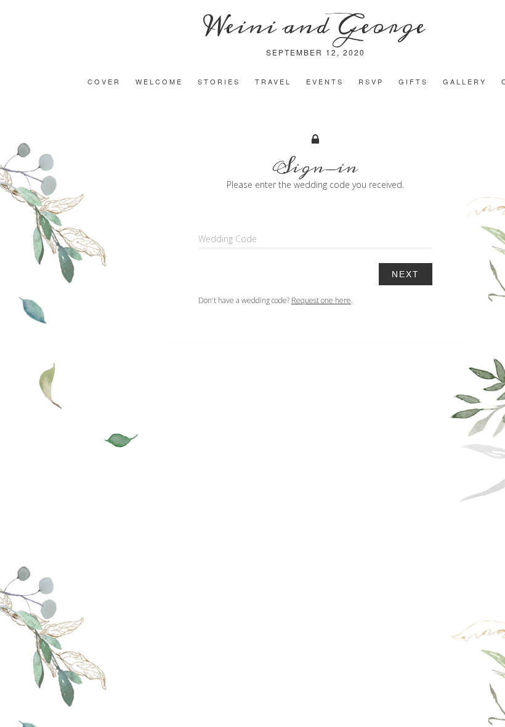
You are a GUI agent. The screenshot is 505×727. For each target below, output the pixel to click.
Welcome (159, 81)
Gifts (413, 81)
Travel (273, 81)
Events (325, 81)
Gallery (465, 81)
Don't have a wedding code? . (275, 300)
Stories (219, 81)
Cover (104, 81)
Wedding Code (227, 239)
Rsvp (371, 81)
